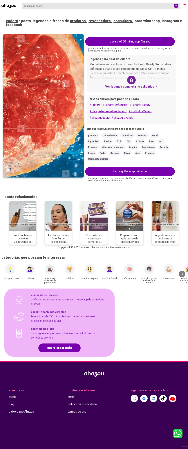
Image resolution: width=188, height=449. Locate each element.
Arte (137, 153)
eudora (12, 21)
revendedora (100, 21)
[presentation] (182, 274)
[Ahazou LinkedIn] (153, 398)
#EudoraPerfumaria (114, 105)
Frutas (91, 153)
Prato (102, 153)
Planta (127, 153)
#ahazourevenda (122, 117)
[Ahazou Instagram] (134, 398)
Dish (128, 141)
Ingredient (93, 141)
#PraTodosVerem (140, 111)
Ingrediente (148, 147)
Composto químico (98, 159)
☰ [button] (185, 6)
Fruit (119, 141)
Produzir (149, 153)
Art (160, 141)
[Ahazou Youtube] (172, 398)
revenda (142, 135)
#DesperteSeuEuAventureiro (108, 111)
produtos (78, 21)
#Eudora (95, 105)
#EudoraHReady (139, 105)
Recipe (108, 141)
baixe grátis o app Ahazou (130, 171)
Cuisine (140, 141)
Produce (92, 147)
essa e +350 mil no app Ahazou (130, 41)
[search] (176, 6)
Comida (133, 147)
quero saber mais (59, 348)
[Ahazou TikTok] (163, 398)
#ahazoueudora (100, 117)
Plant (151, 141)
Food (155, 135)
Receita (164, 147)
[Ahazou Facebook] (144, 398)
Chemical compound (113, 147)
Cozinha (114, 153)
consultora (123, 21)
